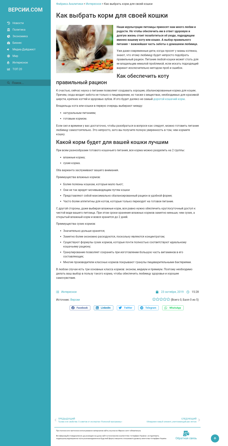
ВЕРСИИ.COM (25, 10)
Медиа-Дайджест (24, 49)
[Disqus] (127, 361)
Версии (75, 299)
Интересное (20, 62)
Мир (15, 56)
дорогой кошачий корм (169, 99)
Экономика (20, 36)
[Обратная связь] (186, 433)
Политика (18, 29)
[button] (80, 307)
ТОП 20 (17, 69)
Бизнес (17, 42)
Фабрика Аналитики (69, 4)
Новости (18, 23)
